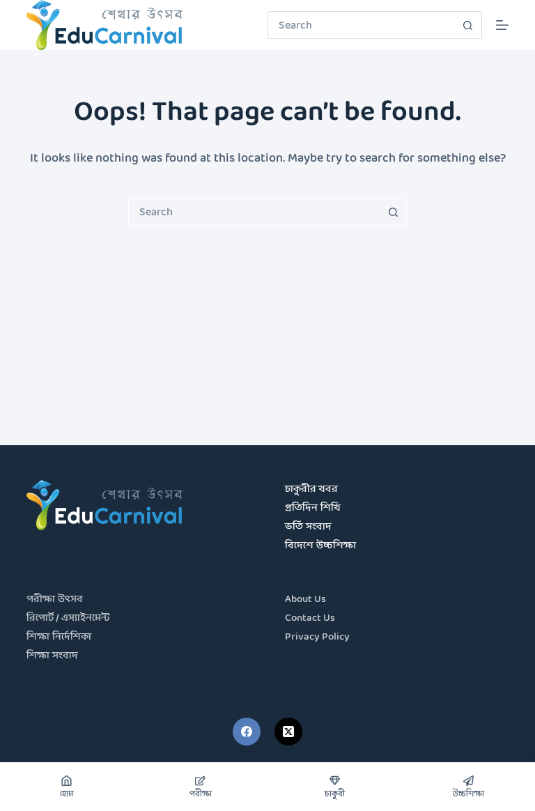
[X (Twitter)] (288, 732)
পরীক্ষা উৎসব (54, 599)
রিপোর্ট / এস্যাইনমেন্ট (68, 618)
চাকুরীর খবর (311, 489)
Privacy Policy (317, 637)
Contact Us (310, 618)
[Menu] (502, 25)
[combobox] (361, 25)
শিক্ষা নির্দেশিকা (58, 637)
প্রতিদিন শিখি (313, 508)
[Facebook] (247, 732)
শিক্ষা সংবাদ (52, 656)
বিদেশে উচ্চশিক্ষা (320, 546)
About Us (305, 599)
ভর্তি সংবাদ (308, 527)
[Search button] (468, 25)
